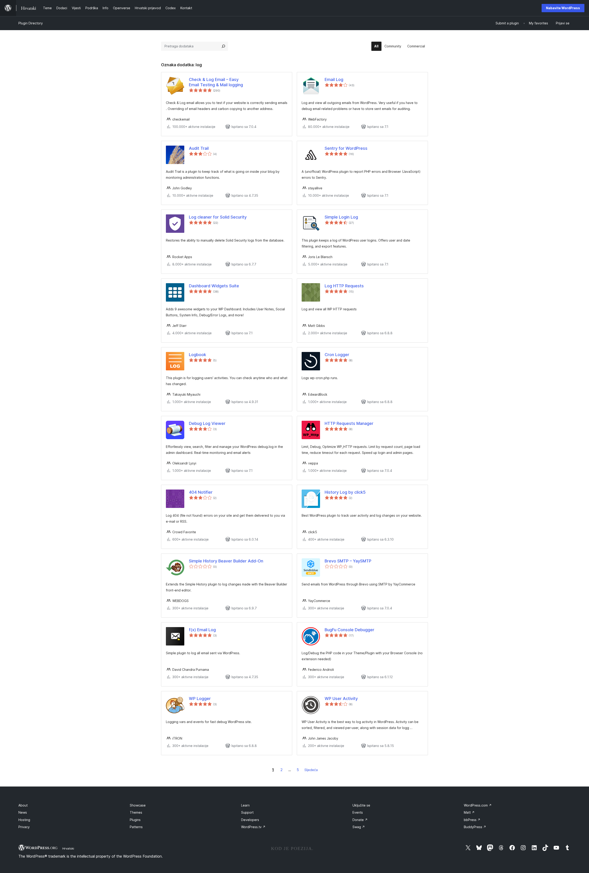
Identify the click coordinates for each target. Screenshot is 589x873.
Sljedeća (311, 770)
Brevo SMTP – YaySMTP (348, 561)
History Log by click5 (345, 492)
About (23, 805)
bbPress (472, 820)
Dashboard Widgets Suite (214, 285)
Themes (136, 812)
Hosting (24, 820)
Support (247, 812)
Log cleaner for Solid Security (218, 217)
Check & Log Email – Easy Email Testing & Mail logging (216, 82)
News (22, 812)
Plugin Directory (30, 23)
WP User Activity (341, 698)
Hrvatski (68, 848)
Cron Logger (337, 354)
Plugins (135, 820)
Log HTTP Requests (344, 285)
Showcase (138, 805)
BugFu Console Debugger (349, 629)
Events (357, 812)
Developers (250, 820)
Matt (469, 812)
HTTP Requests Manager (349, 423)
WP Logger (200, 698)
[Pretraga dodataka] (223, 46)
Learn (245, 805)
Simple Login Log (341, 217)
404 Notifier (201, 492)
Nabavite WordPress (563, 8)
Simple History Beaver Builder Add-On (226, 561)
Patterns (136, 827)
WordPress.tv (253, 827)
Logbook (197, 354)
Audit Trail (199, 148)
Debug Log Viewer (207, 423)
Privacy (24, 827)
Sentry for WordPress (346, 148)
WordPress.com (478, 805)
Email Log (334, 79)
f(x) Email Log (202, 629)
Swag (358, 827)
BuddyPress (475, 827)
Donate (360, 820)
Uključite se (361, 805)
